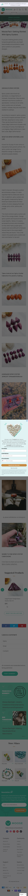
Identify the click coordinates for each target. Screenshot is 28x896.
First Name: (4, 448)
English (21, 894)
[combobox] (23, 894)
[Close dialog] (27, 420)
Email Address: (5, 453)
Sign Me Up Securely (14, 465)
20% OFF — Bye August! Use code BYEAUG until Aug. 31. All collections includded (15, 4)
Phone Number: (5, 458)
